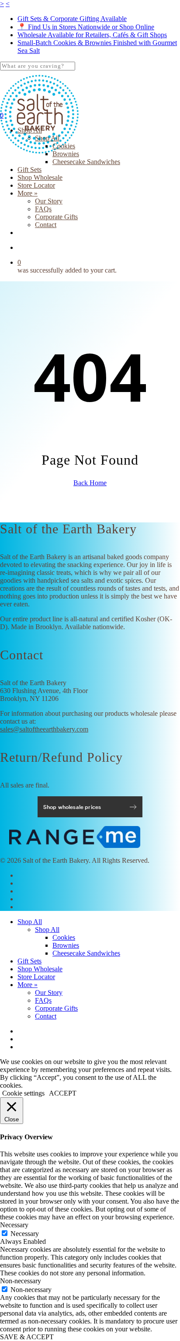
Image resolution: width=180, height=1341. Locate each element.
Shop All (29, 921)
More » (27, 984)
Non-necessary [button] (20, 1281)
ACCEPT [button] (62, 1093)
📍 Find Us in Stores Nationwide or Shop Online (85, 27)
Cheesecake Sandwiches (86, 953)
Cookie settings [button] (23, 1093)
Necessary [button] (14, 1225)
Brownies (65, 945)
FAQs (43, 1000)
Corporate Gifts (56, 1008)
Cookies (63, 937)
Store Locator (36, 976)
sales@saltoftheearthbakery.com (44, 729)
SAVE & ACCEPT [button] (27, 1337)
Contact (45, 1016)
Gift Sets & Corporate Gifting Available (72, 18)
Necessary (24, 1233)
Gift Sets (29, 961)
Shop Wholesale (39, 969)
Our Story (48, 992)
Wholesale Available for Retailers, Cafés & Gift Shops (92, 35)
